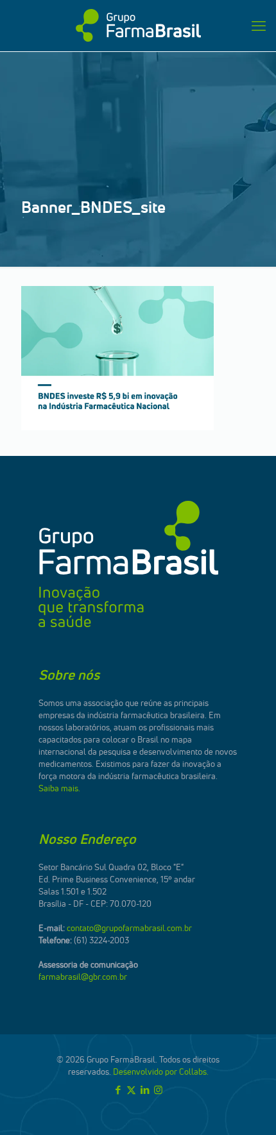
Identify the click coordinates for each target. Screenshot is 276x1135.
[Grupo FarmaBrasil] (138, 25)
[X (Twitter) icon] (131, 1090)
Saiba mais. (59, 788)
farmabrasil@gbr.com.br (83, 976)
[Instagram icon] (158, 1090)
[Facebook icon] (118, 1090)
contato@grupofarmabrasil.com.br (129, 928)
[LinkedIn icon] (145, 1090)
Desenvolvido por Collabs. (161, 1071)
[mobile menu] (259, 26)
